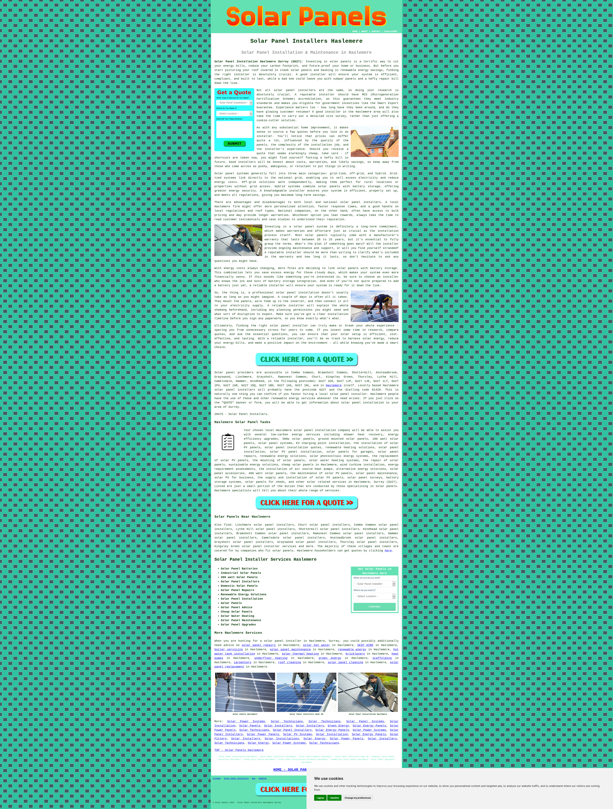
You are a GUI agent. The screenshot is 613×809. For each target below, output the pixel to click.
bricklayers (355, 653)
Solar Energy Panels (369, 725)
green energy (330, 658)
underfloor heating (271, 658)
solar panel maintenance (290, 649)
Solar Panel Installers (292, 730)
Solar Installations (282, 738)
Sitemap (217, 778)
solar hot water (316, 645)
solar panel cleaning (345, 662)
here (388, 550)
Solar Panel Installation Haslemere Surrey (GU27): (258, 61)
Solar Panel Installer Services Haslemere (265, 559)
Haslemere (334, 385)
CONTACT (375, 31)
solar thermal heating (300, 653)
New (253, 778)
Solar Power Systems (246, 721)
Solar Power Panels (263, 734)
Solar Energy (314, 738)
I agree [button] (320, 797)
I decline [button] (334, 797)
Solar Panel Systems (365, 721)
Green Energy (338, 725)
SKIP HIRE (365, 645)
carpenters (242, 662)
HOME (354, 31)
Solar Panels (249, 725)
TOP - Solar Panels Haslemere (239, 750)
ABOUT (364, 31)
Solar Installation (332, 734)
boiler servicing (228, 649)
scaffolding (382, 658)
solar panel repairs (259, 645)
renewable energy (352, 649)
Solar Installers (278, 725)
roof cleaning (289, 662)
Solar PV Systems (297, 734)
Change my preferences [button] (358, 797)
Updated (262, 778)
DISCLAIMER (390, 31)
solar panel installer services (269, 546)
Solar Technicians (287, 721)
